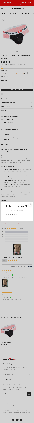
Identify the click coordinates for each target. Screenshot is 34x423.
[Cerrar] (30, 204)
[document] (17, 211)
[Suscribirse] (29, 215)
